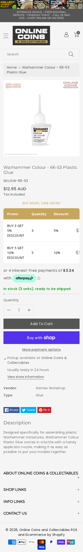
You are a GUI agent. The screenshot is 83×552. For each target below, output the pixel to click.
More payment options (41, 349)
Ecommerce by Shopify (45, 534)
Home (12, 67)
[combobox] (41, 54)
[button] (8, 36)
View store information (25, 376)
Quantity (11, 300)
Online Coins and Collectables (44, 530)
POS (74, 530)
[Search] (71, 54)
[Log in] (66, 35)
